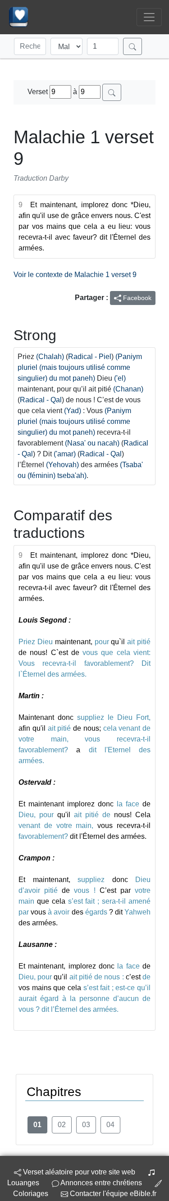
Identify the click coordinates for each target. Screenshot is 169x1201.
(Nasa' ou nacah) (92, 443)
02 (62, 1124)
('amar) (65, 454)
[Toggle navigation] (149, 17)
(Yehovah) (62, 465)
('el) (120, 378)
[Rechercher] (132, 46)
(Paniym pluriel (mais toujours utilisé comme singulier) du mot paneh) (80, 367)
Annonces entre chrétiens (101, 1183)
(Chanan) (128, 389)
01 (37, 1124)
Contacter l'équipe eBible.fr (112, 1193)
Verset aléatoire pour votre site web (78, 1172)
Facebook (136, 297)
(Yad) (72, 410)
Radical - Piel (89, 356)
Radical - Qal (41, 400)
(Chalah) (50, 356)
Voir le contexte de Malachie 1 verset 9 (75, 274)
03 (86, 1124)
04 (110, 1124)
